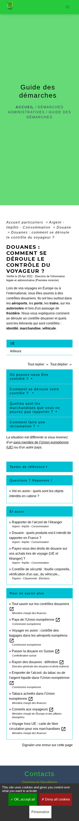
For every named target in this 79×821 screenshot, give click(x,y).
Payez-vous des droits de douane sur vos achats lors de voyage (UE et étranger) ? (38, 553)
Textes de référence (27, 467)
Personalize (40, 812)
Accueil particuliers (25, 222)
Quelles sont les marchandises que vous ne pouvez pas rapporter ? (35, 407)
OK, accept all (24, 799)
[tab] (39, 343)
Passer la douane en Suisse (36, 651)
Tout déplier (61, 364)
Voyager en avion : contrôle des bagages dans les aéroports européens (38, 635)
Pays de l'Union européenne (36, 619)
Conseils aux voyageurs (33, 709)
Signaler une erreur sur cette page (47, 745)
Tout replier (38, 364)
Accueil (25, 107)
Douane (64, 227)
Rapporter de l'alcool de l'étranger (37, 522)
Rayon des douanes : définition (38, 662)
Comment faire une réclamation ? (27, 424)
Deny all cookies (57, 799)
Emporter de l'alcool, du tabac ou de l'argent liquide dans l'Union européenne (39, 677)
